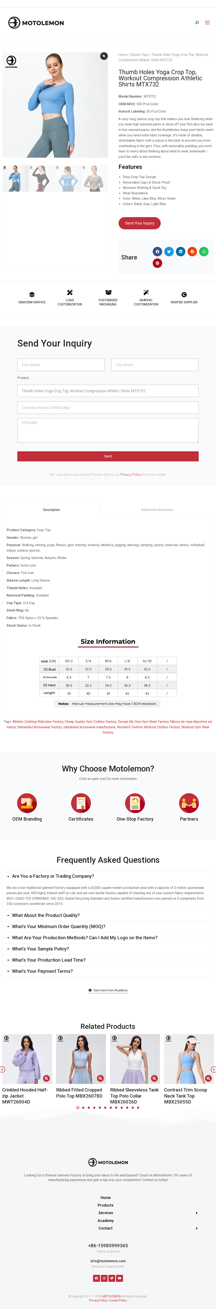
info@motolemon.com (108, 1261)
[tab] (51, 510)
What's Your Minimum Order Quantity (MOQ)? (58, 926)
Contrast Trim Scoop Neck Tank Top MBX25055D (185, 1096)
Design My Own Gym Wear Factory (143, 722)
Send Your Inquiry (139, 223)
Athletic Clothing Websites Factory (37, 722)
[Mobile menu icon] (206, 22)
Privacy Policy (130, 475)
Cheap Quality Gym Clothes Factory (90, 722)
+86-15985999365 (108, 1245)
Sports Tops (140, 55)
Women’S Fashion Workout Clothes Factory (148, 727)
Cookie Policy (118, 1300)
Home (123, 55)
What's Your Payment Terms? (42, 971)
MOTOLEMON (111, 1296)
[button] (157, 251)
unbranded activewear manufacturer (89, 727)
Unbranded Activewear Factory (39, 727)
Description (51, 510)
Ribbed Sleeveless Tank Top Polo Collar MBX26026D (134, 1096)
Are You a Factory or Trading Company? (53, 876)
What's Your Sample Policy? (40, 949)
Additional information (157, 510)
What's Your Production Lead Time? (49, 960)
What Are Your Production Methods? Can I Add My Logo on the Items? (85, 937)
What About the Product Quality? (46, 915)
